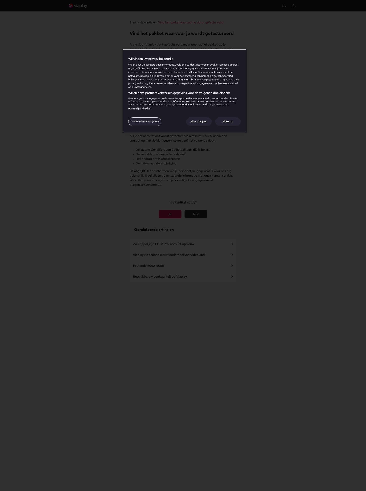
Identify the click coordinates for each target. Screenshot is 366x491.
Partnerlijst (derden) (140, 108)
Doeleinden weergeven (144, 121)
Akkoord (227, 121)
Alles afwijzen (198, 121)
